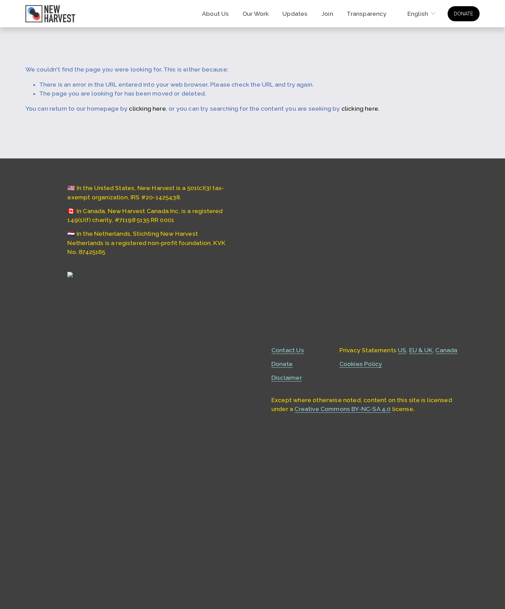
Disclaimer (286, 377)
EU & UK (421, 350)
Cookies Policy (360, 364)
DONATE (463, 13)
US (402, 350)
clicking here (147, 108)
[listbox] (417, 14)
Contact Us (287, 350)
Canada (446, 350)
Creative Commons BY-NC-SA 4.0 (342, 409)
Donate (282, 364)
